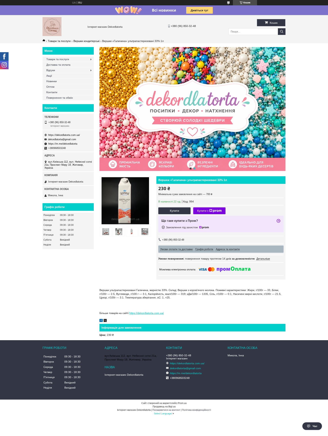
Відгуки (50, 70)
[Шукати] (281, 31)
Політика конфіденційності (196, 410)
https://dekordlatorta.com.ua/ (146, 313)
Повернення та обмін (59, 97)
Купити (174, 210)
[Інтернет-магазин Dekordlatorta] (52, 35)
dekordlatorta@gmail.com (62, 139)
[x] (105, 321)
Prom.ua (182, 403)
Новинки (51, 81)
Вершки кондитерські (86, 40)
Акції (49, 75)
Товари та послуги (59, 40)
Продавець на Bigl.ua (164, 406)
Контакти (51, 92)
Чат (315, 426)
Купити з (202, 210)
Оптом (50, 86)
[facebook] (101, 321)
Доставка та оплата (58, 64)
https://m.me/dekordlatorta (62, 143)
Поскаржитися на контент (166, 410)
